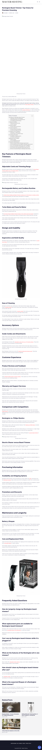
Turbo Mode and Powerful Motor (16, 120)
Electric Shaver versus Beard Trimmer (17, 133)
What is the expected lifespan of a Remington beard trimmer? (20, 148)
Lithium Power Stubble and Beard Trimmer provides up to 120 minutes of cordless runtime (21, 195)
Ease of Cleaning (13, 124)
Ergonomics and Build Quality (15, 123)
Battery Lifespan (13, 139)
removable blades (7, 543)
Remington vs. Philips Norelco (15, 132)
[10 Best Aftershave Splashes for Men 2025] (11, 724)
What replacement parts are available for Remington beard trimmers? (22, 144)
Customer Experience (13, 127)
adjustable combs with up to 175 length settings (24, 341)
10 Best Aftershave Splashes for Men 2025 (10, 730)
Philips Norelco (5, 411)
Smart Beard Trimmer (29, 104)
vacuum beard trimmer (33, 432)
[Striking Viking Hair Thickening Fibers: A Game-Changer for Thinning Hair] (31, 707)
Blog (18, 743)
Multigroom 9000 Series (30, 424)
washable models (7, 676)
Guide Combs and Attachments (16, 126)
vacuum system (20, 311)
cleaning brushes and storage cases (25, 351)
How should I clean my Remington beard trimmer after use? (20, 147)
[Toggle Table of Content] (32, 116)
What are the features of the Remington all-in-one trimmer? (20, 146)
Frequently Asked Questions (14, 141)
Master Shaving (13, 743)
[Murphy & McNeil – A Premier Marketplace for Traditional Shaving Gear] (11, 707)
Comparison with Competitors (14, 131)
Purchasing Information (13, 134)
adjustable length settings (15, 661)
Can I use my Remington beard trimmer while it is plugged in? (20, 145)
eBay (30, 478)
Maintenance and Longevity (14, 138)
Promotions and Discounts (15, 137)
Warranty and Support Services (16, 130)
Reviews (20, 743)
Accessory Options (12, 125)
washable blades (8, 307)
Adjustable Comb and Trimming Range (17, 118)
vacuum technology (26, 109)
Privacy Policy (28, 743)
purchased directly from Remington (14, 630)
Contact (23, 743)
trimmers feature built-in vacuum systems (13, 376)
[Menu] (39, 1)
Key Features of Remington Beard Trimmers (17, 117)
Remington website (7, 479)
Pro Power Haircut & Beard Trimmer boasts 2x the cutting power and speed (18, 213)
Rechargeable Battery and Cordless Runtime (18, 119)
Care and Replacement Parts (15, 140)
